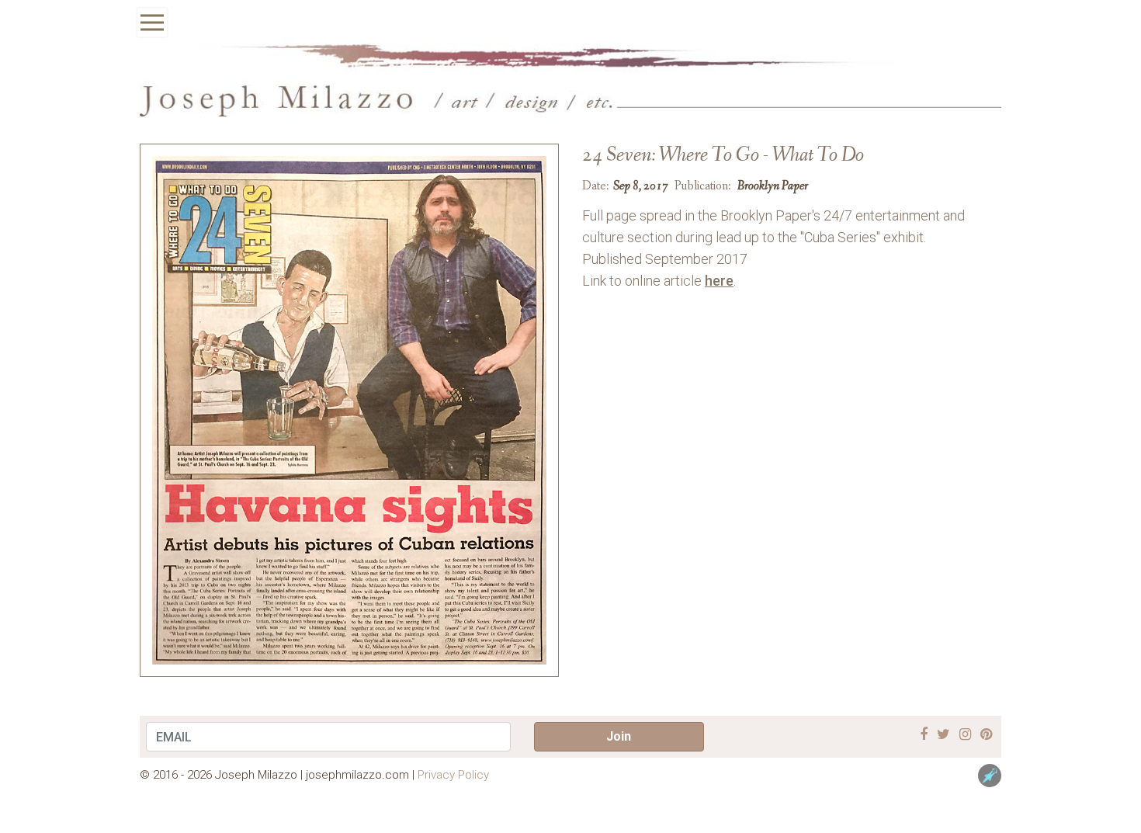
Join (618, 736)
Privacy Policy (453, 775)
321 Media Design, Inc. (989, 775)
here (719, 280)
